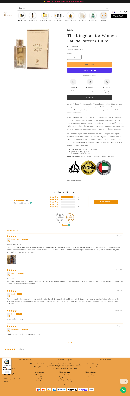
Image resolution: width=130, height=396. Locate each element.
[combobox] (63, 8)
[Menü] (10, 359)
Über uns (91, 379)
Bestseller (39, 381)
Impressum (90, 381)
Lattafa (70, 30)
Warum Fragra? (90, 375)
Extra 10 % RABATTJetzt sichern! (119, 15)
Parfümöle (39, 379)
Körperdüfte (39, 377)
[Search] (107, 8)
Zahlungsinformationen (65, 377)
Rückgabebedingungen (65, 379)
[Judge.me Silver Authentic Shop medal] (60, 217)
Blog (65, 385)
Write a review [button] (105, 202)
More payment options (89, 75)
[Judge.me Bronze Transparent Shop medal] (70, 217)
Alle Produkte (39, 375)
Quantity (69, 53)
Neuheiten (39, 383)
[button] (46, 16)
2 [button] (62, 342)
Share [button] (90, 97)
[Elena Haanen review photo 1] (11, 260)
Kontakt (90, 383)
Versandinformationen (65, 375)
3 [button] (65, 342)
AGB (65, 383)
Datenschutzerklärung (65, 381)
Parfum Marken (90, 377)
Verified (65, 225)
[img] (12, 236)
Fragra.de (11, 379)
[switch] (7, 372)
